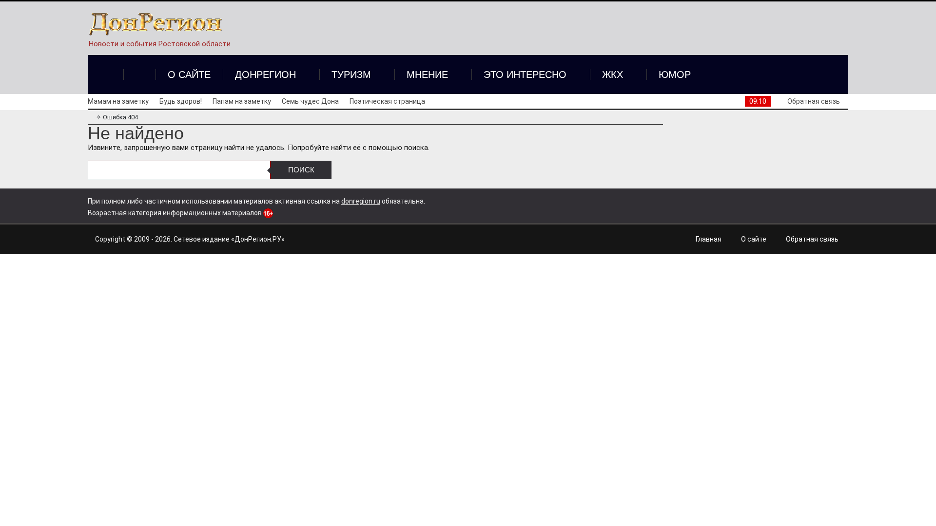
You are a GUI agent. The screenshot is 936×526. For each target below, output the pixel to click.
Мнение (427, 74)
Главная (709, 239)
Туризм (351, 74)
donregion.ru (360, 201)
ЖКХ (612, 74)
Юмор (675, 74)
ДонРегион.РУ (257, 239)
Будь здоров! (180, 101)
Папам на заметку (242, 101)
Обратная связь (813, 101)
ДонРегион (265, 74)
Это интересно (525, 74)
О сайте (189, 74)
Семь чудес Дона (310, 101)
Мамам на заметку (118, 101)
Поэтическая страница (387, 101)
